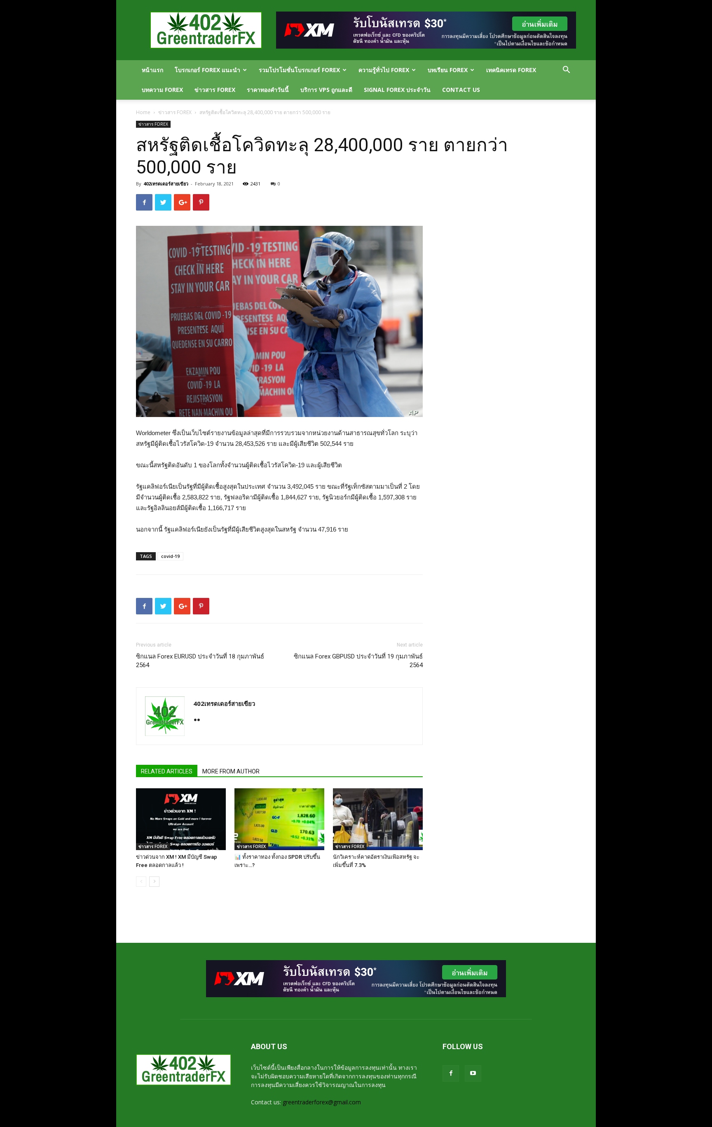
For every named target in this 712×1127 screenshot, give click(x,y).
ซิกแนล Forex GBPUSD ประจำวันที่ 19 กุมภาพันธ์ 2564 (358, 661)
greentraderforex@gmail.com (322, 1102)
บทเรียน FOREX (448, 70)
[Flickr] (200, 721)
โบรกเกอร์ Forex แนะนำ (207, 70)
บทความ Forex (162, 90)
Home (143, 112)
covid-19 (170, 556)
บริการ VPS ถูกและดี (326, 90)
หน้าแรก (152, 70)
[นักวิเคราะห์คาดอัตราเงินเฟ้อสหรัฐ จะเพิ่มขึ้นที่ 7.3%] (378, 819)
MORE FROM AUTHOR (231, 771)
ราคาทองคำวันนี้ (268, 90)
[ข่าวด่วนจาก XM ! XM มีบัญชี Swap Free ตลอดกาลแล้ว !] (181, 819)
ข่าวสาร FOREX (214, 90)
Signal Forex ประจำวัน (397, 90)
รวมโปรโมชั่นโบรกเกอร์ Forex (299, 70)
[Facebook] (451, 1073)
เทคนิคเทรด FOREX (511, 70)
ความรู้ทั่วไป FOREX (383, 70)
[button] (566, 71)
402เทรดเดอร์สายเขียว (165, 183)
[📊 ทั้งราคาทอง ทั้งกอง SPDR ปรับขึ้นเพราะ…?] (279, 819)
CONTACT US (461, 90)
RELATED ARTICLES (166, 771)
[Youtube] (473, 1073)
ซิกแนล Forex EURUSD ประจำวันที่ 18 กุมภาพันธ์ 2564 (200, 661)
